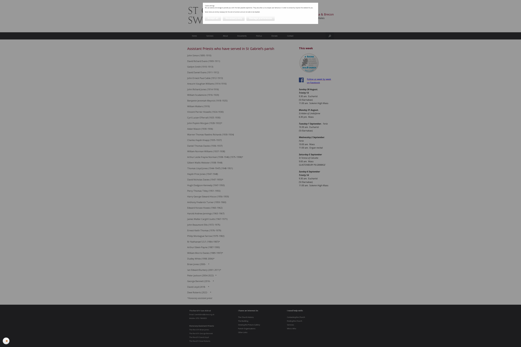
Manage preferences (260, 18)
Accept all (213, 18)
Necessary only (233, 18)
